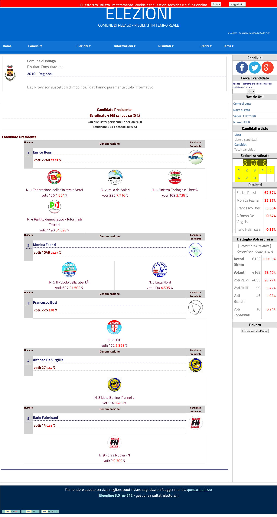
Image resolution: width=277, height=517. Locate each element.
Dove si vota (241, 109)
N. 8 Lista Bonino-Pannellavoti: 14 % (114, 400)
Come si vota (242, 103)
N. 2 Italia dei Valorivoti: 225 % (115, 192)
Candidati (240, 144)
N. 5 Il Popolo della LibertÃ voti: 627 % (69, 284)
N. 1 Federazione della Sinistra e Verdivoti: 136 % (54, 192)
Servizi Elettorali (244, 116)
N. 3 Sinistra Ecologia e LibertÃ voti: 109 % (175, 192)
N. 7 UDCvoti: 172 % (114, 342)
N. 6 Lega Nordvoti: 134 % (160, 284)
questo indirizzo (199, 489)
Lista (237, 134)
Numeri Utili (241, 122)
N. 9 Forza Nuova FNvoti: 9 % (114, 457)
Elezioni (138, 13)
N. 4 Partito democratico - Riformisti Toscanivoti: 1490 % (54, 224)
